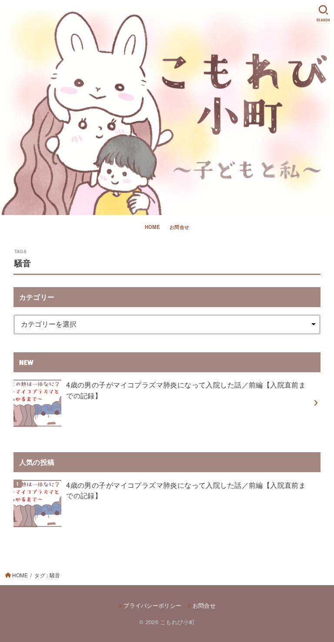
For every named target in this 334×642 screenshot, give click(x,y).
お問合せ (180, 226)
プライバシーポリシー (152, 605)
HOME (152, 226)
